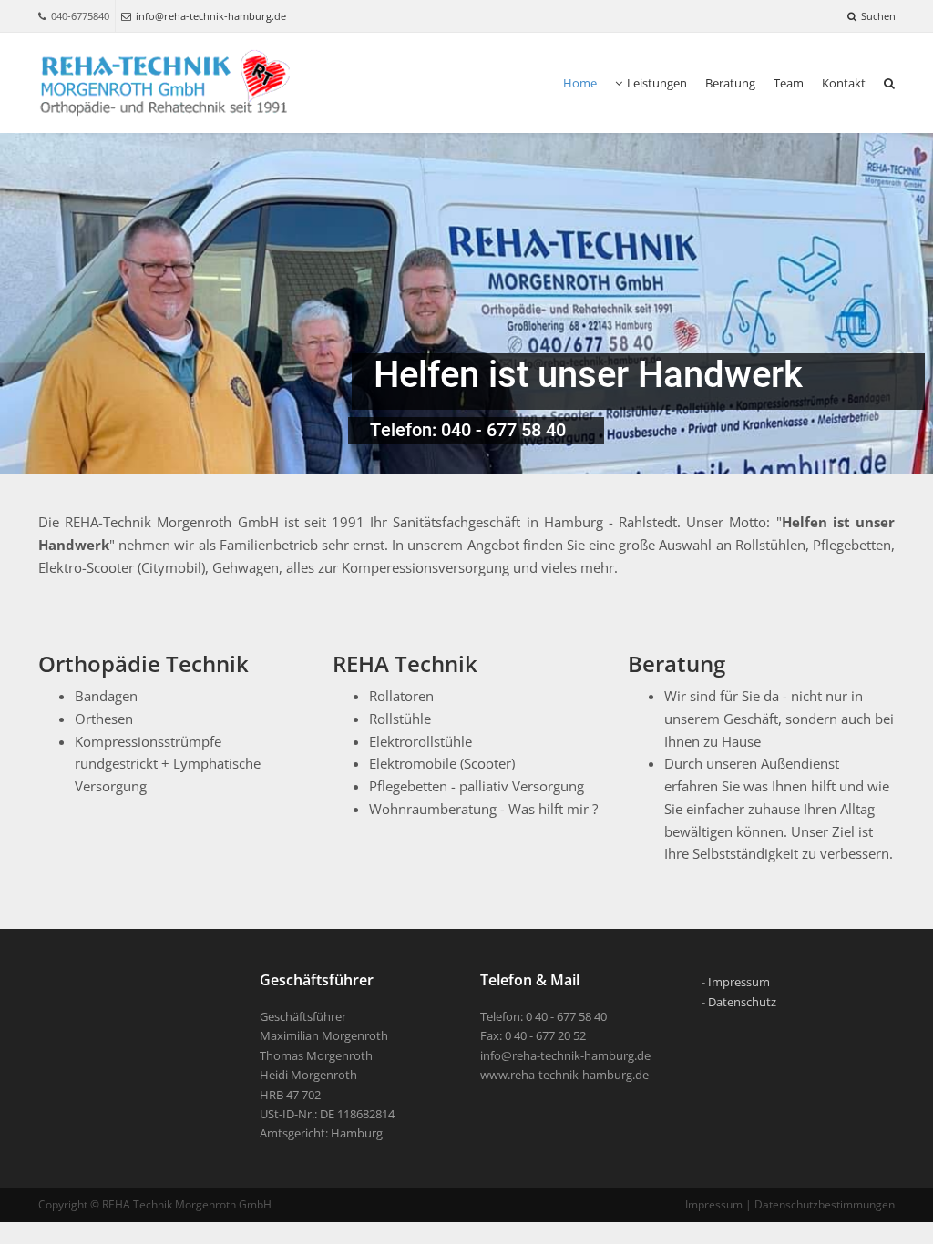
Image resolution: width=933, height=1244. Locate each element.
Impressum (739, 982)
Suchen (878, 16)
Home (580, 83)
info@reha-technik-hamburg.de (211, 16)
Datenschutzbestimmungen (824, 1204)
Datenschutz (742, 1002)
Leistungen (657, 83)
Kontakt (844, 83)
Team (789, 83)
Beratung (730, 83)
